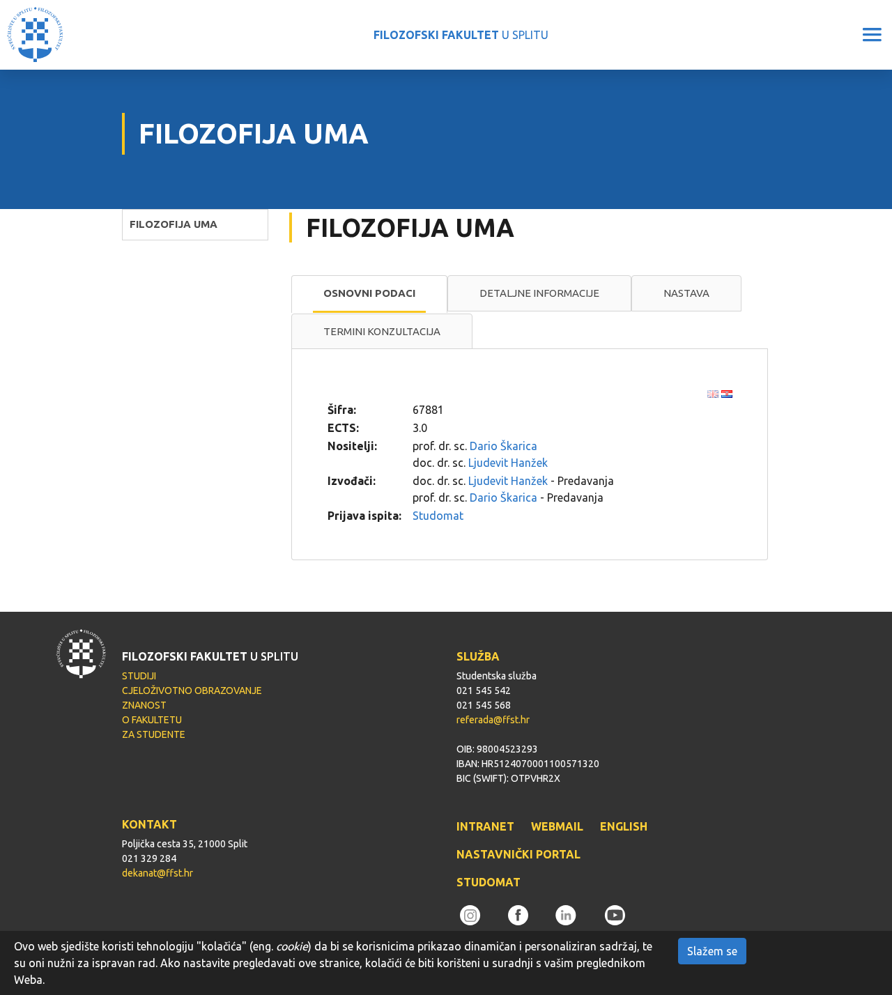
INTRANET (485, 826)
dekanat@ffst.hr (157, 873)
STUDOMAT (488, 882)
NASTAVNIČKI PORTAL (518, 854)
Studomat (438, 515)
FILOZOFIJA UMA (173, 224)
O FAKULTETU (152, 719)
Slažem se (712, 951)
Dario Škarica (503, 446)
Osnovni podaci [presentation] (369, 293)
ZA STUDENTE (153, 734)
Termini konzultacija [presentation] (381, 331)
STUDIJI (139, 675)
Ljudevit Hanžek (508, 462)
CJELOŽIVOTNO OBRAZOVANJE (192, 690)
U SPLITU (461, 35)
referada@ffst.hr (493, 719)
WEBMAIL (557, 826)
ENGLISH (623, 826)
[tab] (369, 294)
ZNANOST (144, 705)
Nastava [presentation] (686, 293)
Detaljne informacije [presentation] (539, 293)
